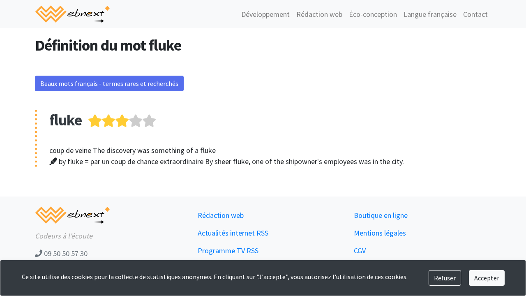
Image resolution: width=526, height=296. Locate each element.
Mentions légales (380, 233)
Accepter (486, 278)
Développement (265, 14)
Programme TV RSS (228, 250)
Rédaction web (319, 14)
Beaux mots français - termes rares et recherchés (109, 83)
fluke (65, 120)
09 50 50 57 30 (65, 253)
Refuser (445, 278)
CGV (360, 250)
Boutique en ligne (381, 215)
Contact (475, 14)
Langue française (430, 14)
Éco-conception (373, 14)
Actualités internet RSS (233, 233)
